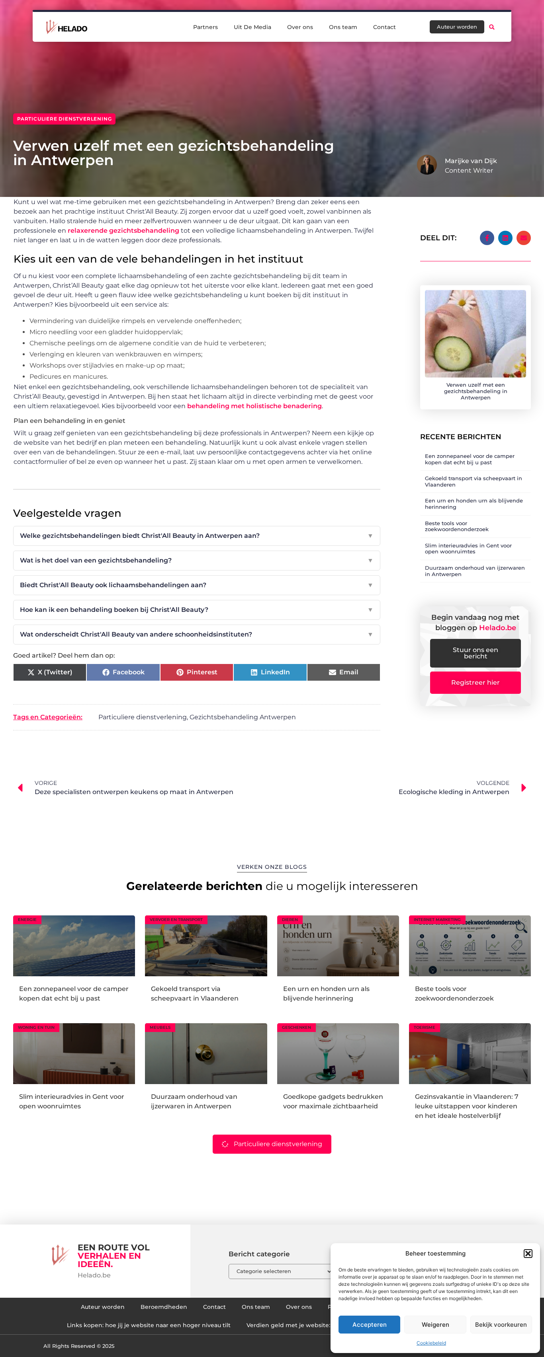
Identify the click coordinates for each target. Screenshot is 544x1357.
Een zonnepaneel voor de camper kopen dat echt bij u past (470, 459)
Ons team (343, 27)
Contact (384, 27)
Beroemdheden (164, 1306)
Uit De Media (252, 27)
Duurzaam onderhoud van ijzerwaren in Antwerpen (475, 571)
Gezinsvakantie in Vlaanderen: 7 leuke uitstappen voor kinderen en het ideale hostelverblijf (467, 1106)
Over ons (300, 27)
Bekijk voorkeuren (501, 1324)
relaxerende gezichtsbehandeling (123, 230)
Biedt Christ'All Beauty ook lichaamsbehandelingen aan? (197, 585)
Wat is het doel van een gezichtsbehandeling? (197, 560)
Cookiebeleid (431, 1343)
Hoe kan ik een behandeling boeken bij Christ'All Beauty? (197, 609)
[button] (528, 1254)
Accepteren (369, 1324)
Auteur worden (103, 1306)
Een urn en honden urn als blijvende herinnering (474, 503)
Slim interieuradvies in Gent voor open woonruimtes (468, 548)
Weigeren (435, 1324)
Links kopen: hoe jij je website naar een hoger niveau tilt (149, 1325)
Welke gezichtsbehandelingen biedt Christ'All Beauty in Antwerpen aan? (197, 535)
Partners (205, 27)
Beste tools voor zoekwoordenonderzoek (457, 526)
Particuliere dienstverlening (64, 119)
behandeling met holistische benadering (254, 406)
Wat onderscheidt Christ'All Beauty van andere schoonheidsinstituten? (197, 634)
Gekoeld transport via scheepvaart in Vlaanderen (473, 481)
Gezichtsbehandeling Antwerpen (243, 717)
